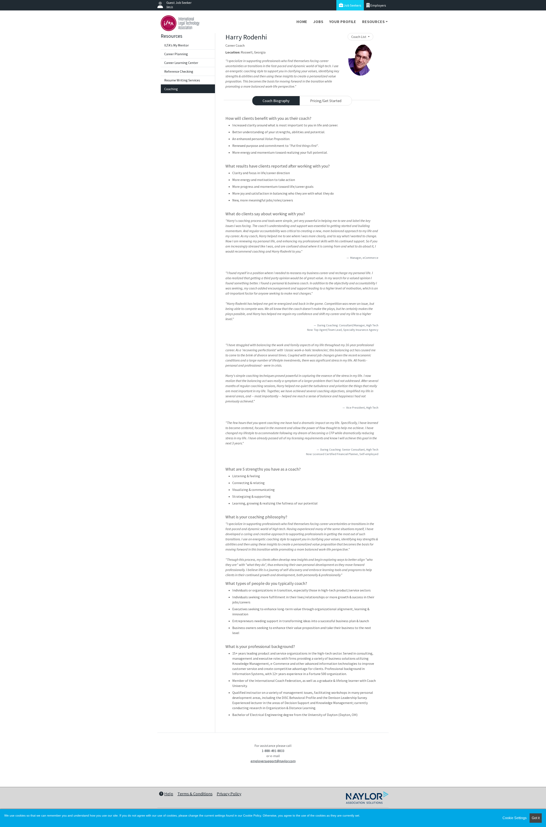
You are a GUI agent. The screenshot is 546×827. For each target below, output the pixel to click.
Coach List (359, 37)
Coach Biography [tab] (276, 100)
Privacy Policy (229, 793)
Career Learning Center (181, 63)
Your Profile (342, 21)
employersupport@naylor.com (273, 761)
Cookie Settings (514, 818)
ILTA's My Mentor (176, 45)
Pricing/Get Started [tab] (325, 100)
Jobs (318, 21)
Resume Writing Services (182, 80)
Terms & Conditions (194, 793)
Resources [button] (373, 21)
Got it (536, 818)
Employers (378, 5)
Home (301, 21)
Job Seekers (352, 5)
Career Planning (176, 54)
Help (168, 793)
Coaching (171, 89)
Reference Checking (178, 71)
